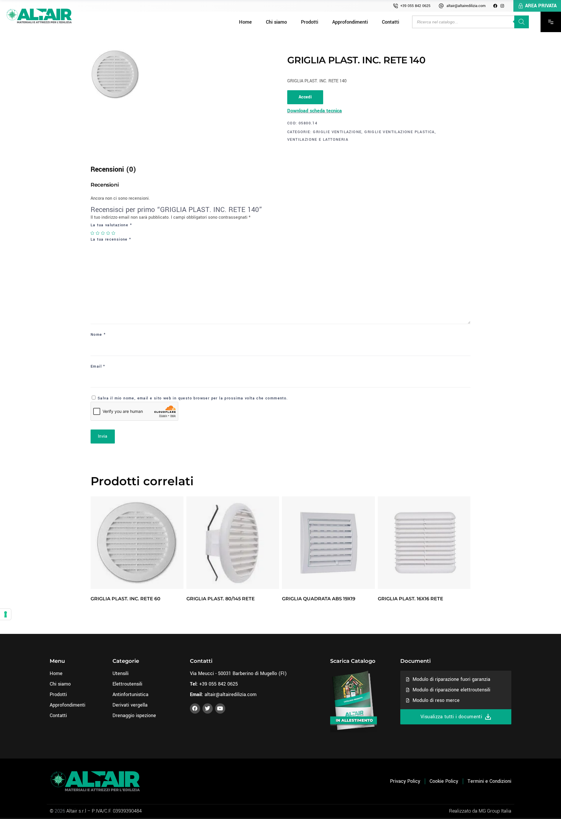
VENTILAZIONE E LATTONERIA (317, 139)
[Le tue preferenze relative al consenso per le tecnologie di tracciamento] (5, 614)
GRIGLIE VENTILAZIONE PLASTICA (399, 132)
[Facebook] (495, 6)
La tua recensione (111, 239)
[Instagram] (502, 6)
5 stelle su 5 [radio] (114, 233)
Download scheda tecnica (314, 110)
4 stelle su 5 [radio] (108, 233)
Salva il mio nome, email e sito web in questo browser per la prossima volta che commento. (193, 398)
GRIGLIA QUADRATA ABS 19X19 (318, 598)
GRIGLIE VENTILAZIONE (337, 132)
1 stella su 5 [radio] (93, 233)
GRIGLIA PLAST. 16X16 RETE (410, 598)
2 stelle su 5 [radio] (98, 233)
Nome (98, 334)
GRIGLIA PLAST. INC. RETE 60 (125, 598)
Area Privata (541, 5)
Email (98, 366)
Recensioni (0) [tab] (113, 169)
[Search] (521, 21)
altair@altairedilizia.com (466, 5)
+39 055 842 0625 (415, 5)
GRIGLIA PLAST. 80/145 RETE (220, 598)
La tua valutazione (111, 225)
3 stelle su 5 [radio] (103, 233)
